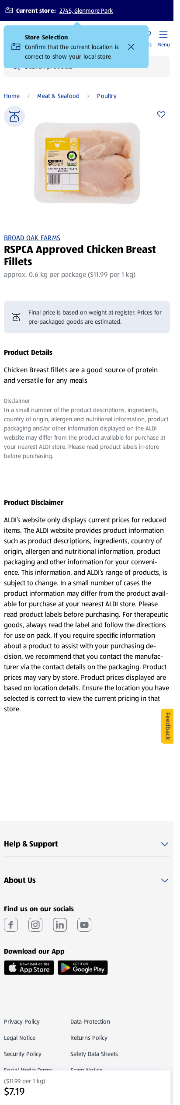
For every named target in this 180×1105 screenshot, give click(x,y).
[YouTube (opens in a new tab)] (84, 925)
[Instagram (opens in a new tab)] (35, 925)
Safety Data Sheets (94, 1053)
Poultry (106, 95)
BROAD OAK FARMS (32, 237)
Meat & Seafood (58, 95)
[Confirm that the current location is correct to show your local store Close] (131, 46)
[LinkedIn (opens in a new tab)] (60, 925)
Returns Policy (88, 1037)
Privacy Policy (22, 1021)
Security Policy (23, 1053)
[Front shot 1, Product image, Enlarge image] (87, 163)
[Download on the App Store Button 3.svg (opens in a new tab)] (29, 967)
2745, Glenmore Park (86, 10)
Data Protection (90, 1021)
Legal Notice (19, 1037)
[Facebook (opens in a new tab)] (11, 925)
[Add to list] (161, 114)
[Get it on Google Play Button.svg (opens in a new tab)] (83, 967)
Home (12, 95)
